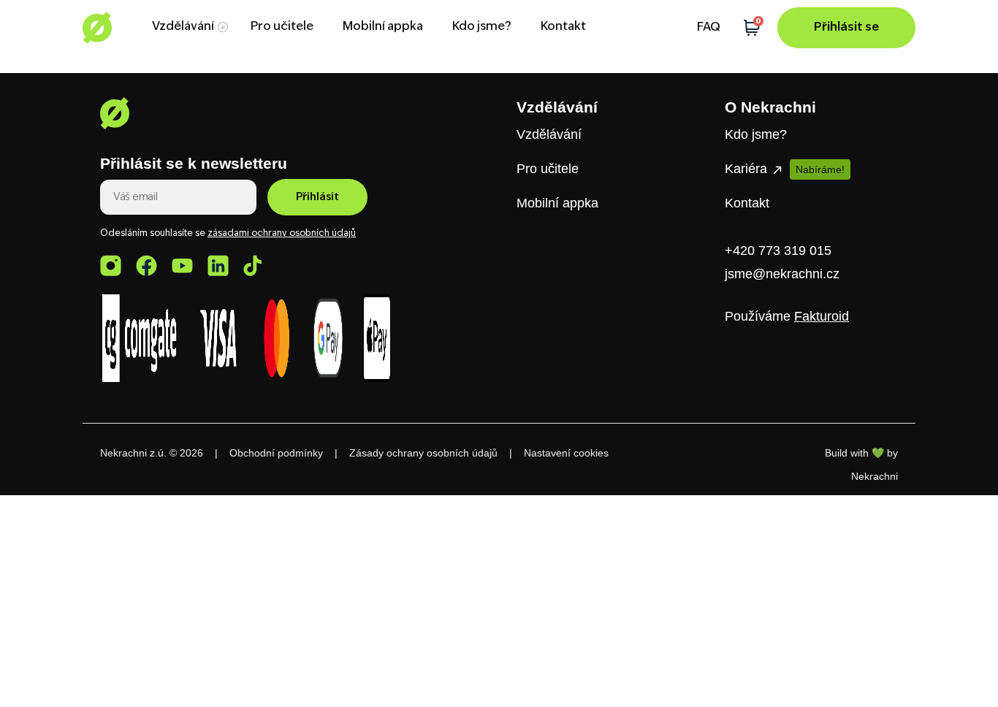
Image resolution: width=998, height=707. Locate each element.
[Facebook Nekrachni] (146, 265)
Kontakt (563, 27)
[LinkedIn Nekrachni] (218, 265)
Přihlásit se (846, 28)
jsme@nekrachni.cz (782, 274)
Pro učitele (282, 27)
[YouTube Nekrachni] (182, 265)
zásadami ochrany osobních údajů (281, 233)
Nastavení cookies (566, 453)
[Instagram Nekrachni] (110, 265)
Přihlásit (317, 197)
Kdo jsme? (481, 27)
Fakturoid (821, 316)
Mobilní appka (383, 27)
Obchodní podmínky (276, 453)
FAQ (708, 28)
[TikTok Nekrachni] (252, 265)
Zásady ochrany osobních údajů (423, 453)
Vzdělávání (183, 27)
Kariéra (748, 168)
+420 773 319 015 (778, 250)
